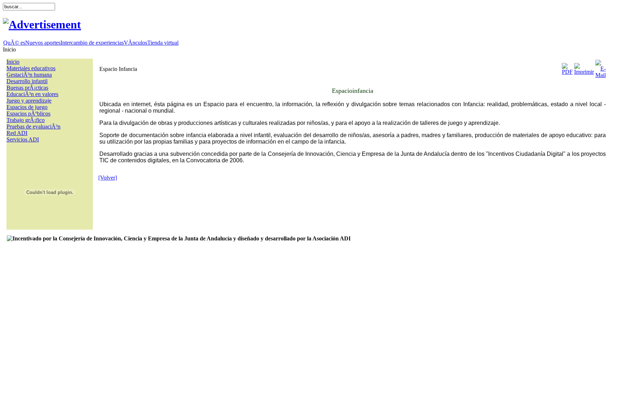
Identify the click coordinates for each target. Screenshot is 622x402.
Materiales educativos (30, 68)
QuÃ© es (14, 43)
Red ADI (16, 133)
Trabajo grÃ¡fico (25, 120)
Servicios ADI (22, 139)
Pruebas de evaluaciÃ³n (33, 126)
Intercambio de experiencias (92, 43)
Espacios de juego (27, 107)
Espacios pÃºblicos (28, 113)
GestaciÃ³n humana (29, 75)
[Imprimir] (584, 67)
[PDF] (567, 67)
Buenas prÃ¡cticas (27, 88)
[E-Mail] (600, 67)
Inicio (12, 62)
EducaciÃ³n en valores (32, 94)
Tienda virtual (163, 43)
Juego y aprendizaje (28, 101)
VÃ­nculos (135, 43)
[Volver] (107, 178)
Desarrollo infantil (27, 81)
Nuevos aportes (42, 43)
